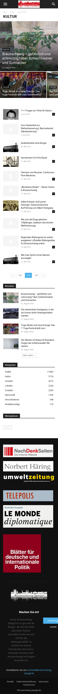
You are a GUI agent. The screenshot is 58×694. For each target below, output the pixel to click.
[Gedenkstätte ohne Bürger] (11, 146)
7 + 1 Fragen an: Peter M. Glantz (36, 110)
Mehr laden (28, 355)
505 (20, 275)
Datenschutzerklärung (26, 681)
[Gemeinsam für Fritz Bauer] (11, 161)
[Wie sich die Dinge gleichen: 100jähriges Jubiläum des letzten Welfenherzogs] (11, 223)
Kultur (12, 12)
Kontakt (10, 681)
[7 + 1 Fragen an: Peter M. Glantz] (11, 114)
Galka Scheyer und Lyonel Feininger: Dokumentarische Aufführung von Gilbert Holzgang (37, 204)
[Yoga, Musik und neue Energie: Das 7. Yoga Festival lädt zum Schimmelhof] (23, 89)
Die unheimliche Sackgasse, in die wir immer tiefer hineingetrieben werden (37, 312)
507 (36, 275)
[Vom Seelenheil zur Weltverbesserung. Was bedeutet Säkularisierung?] (11, 129)
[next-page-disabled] (10, 427)
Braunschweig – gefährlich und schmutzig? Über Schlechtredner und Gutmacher (37, 297)
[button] (5, 4)
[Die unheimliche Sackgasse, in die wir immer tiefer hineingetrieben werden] (11, 313)
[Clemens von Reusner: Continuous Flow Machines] (11, 176)
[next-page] (44, 275)
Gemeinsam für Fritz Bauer (34, 157)
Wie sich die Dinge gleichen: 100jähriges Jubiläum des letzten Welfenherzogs (37, 222)
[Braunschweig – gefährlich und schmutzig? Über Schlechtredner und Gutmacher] (29, 46)
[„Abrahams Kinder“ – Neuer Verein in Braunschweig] (11, 191)
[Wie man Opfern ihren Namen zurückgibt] (11, 258)
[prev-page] (12, 275)
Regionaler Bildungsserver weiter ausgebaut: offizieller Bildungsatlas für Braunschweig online (38, 240)
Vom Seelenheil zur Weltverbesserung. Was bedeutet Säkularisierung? (37, 128)
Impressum (44, 681)
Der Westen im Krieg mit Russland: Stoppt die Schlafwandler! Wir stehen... (37, 343)
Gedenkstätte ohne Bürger (34, 143)
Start (5, 12)
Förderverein (29, 684)
